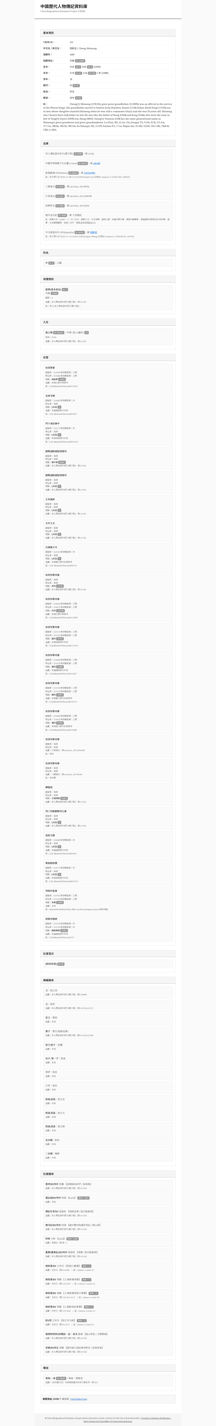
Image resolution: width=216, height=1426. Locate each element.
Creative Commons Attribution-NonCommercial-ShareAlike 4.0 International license (127, 1420)
